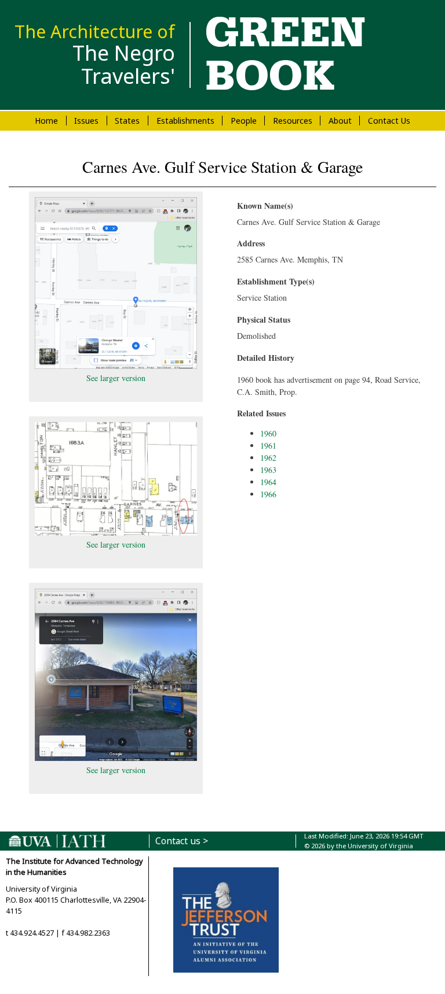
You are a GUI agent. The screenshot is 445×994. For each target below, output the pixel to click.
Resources (292, 120)
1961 (268, 445)
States (127, 120)
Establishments (185, 120)
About (340, 120)
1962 (268, 457)
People (244, 120)
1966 (268, 494)
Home (46, 120)
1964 (268, 481)
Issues (86, 120)
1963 (268, 469)
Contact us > (181, 841)
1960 (268, 433)
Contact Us (389, 120)
